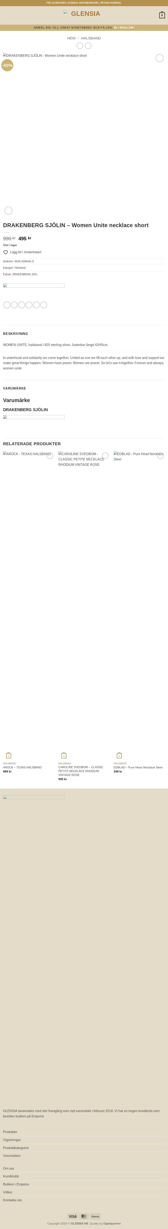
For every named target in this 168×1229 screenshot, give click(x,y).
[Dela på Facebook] (14, 305)
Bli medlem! (124, 27)
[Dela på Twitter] (21, 305)
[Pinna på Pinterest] (36, 305)
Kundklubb (11, 1176)
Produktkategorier (16, 1148)
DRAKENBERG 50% (24, 274)
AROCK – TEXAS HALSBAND (22, 767)
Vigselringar (12, 1140)
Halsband (91, 38)
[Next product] (80, 46)
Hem (71, 38)
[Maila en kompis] (29, 305)
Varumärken (12, 1155)
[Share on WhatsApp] (6, 305)
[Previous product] (88, 46)
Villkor (7, 1192)
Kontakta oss (12, 1200)
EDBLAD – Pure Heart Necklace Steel (138, 767)
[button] (5, 15)
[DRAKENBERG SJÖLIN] (34, 292)
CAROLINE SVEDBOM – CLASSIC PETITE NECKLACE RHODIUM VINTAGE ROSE (80, 770)
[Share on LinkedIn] (43, 305)
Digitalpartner (112, 1223)
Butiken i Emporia (16, 1184)
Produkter (10, 1132)
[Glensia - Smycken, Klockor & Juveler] (84, 15)
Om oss (8, 1168)
